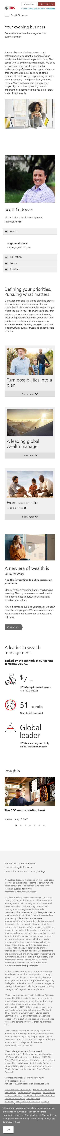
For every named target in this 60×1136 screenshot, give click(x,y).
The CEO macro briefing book (25, 810)
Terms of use (10, 863)
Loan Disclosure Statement (28, 1101)
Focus (13, 263)
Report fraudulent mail (17, 871)
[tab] (16, 825)
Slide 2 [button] (20, 825)
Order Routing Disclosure (29, 1092)
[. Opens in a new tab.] (10, 8)
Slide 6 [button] (39, 825)
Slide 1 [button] (16, 825)
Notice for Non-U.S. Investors (18, 1089)
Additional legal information (19, 867)
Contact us (29, 4)
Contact (14, 269)
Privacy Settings (38, 871)
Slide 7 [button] (43, 825)
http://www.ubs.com (26, 891)
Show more (30, 395)
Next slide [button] (51, 794)
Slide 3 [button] (25, 825)
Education (16, 257)
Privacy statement (27, 863)
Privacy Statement (33, 1115)
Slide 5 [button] (34, 825)
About (13, 231)
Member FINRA (17, 1007)
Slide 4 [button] (30, 825)
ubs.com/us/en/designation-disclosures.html (29, 1083)
